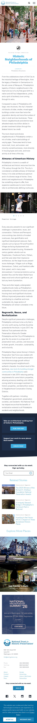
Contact (6, 674)
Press (5, 678)
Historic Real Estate (25, 676)
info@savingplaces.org (10, 657)
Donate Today (18, 446)
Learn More (18, 626)
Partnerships (23, 678)
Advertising (23, 674)
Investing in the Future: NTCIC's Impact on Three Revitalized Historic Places (25, 520)
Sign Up (18, 688)
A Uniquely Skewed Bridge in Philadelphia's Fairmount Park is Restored (25, 506)
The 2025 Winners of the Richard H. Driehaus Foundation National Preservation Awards (25, 491)
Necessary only (25, 719)
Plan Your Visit (18, 428)
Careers (6, 676)
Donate (22, 672)
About (5, 672)
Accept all (9, 719)
